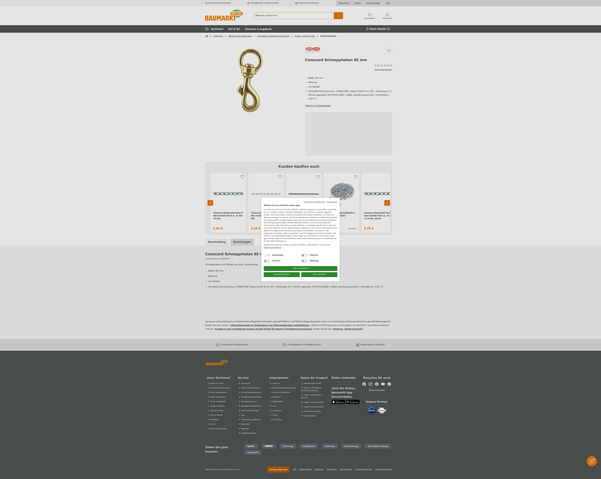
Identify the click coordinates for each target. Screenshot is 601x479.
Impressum (332, 202)
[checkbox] (267, 255)
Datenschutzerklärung (314, 202)
